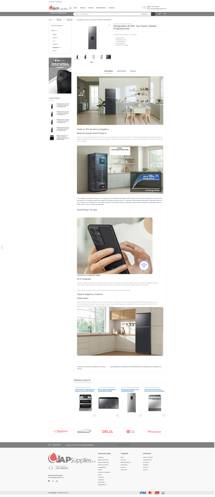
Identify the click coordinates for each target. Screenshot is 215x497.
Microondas (108, 387)
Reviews (133, 71)
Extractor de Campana (104, 472)
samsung (79, 368)
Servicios (83, 7)
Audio (122, 457)
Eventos (91, 7)
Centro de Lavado (103, 464)
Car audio (123, 460)
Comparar (134, 34)
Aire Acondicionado (103, 462)
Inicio (75, 7)
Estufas (77, 387)
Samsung (69, 19)
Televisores (124, 469)
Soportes (123, 467)
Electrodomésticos (126, 462)
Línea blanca (116, 23)
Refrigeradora (117, 366)
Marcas (59, 19)
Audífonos (101, 457)
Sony (55, 50)
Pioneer (55, 44)
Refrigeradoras (123, 23)
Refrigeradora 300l (127, 366)
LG (54, 41)
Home (50, 19)
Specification (121, 71)
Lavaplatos (101, 479)
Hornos (100, 474)
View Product (93, 415)
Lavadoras (101, 477)
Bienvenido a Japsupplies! (55, 1)
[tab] (108, 71)
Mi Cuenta (146, 462)
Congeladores (102, 467)
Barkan (55, 34)
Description (108, 71)
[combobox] (106, 14)
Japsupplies (53, 492)
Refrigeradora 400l (138, 366)
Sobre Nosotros (101, 7)
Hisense (123, 387)
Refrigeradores (157, 366)
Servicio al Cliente (148, 457)
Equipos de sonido (103, 460)
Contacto (111, 7)
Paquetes (145, 464)
